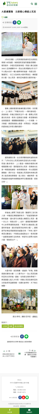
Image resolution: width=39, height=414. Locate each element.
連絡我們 (29, 412)
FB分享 (9, 412)
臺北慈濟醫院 (18, 326)
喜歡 (6, 17)
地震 (10, 326)
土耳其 (5, 326)
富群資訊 (23, 406)
